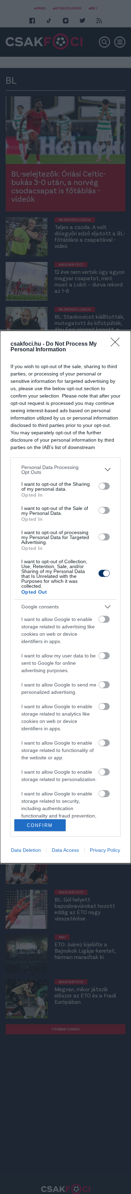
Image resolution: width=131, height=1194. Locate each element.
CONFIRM (40, 825)
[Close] (117, 344)
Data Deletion (26, 850)
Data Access (65, 850)
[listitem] (65, 470)
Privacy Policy (105, 850)
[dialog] (65, 597)
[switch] (104, 486)
